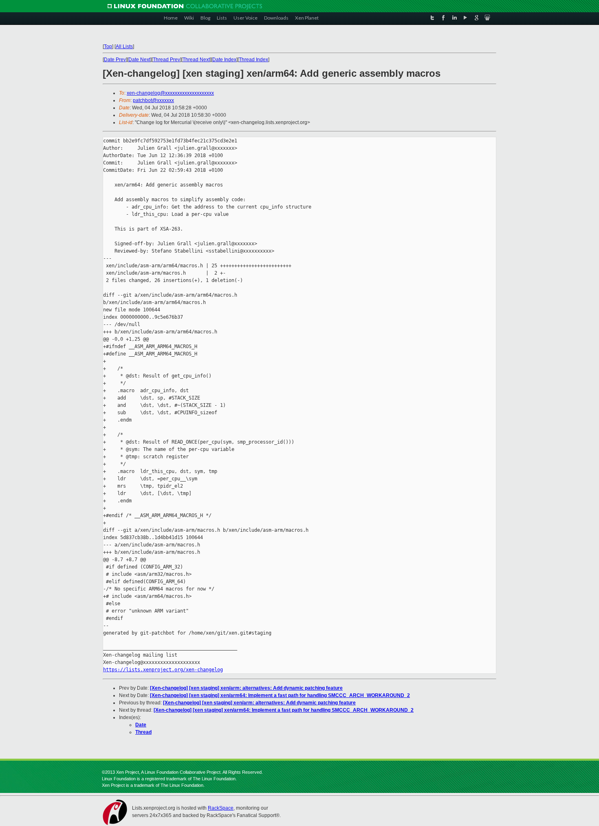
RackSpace (220, 808)
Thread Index (253, 59)
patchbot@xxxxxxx (153, 100)
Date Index (224, 59)
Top (108, 46)
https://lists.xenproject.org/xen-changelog (163, 670)
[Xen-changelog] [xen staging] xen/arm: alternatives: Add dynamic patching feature (246, 688)
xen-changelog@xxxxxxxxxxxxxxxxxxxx (170, 93)
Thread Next (196, 59)
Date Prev (115, 59)
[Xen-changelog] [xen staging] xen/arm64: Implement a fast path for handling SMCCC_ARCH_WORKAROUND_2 (280, 695)
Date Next (139, 59)
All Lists (124, 46)
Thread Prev (166, 59)
